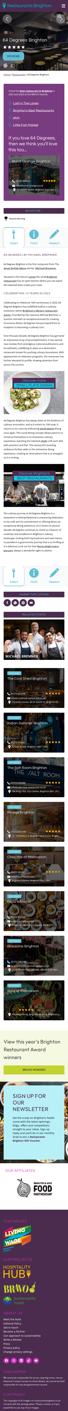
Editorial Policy (12, 1323)
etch (16, 117)
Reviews (13, 56)
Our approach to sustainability (22, 1335)
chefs (44, 441)
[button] (7, 19)
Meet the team (12, 1319)
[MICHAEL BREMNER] (34, 639)
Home (7, 74)
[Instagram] (14, 1360)
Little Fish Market (25, 125)
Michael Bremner (45, 268)
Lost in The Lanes (26, 103)
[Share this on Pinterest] (23, 602)
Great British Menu (15, 268)
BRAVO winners (34, 1069)
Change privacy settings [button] (17, 1352)
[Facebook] (6, 1360)
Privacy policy (11, 1348)
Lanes (31, 276)
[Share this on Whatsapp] (15, 602)
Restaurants (18, 74)
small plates (47, 428)
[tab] (14, 237)
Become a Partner (14, 1331)
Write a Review (12, 1339)
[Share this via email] (31, 602)
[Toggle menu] (61, 6)
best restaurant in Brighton (36, 91)
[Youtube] (36, 1360)
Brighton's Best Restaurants (33, 110)
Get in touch (10, 1327)
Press (6, 1344)
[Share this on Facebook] (7, 602)
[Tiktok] (29, 1360)
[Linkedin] (21, 1360)
